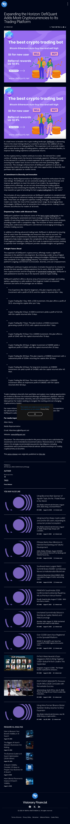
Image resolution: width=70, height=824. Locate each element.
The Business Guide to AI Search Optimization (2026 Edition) (13, 756)
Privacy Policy (45, 409)
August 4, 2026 (8, 786)
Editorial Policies (45, 817)
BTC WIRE (39, 510)
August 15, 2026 (8, 739)
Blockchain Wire (8, 475)
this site (42, 454)
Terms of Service (16, 817)
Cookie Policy (55, 817)
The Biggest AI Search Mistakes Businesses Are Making (13, 744)
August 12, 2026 (8, 750)
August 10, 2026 (8, 761)
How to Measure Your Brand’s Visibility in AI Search (11, 733)
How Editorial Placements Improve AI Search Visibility (13, 780)
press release (13, 454)
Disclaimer (35, 817)
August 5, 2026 (8, 775)
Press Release (8, 484)
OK (35, 414)
